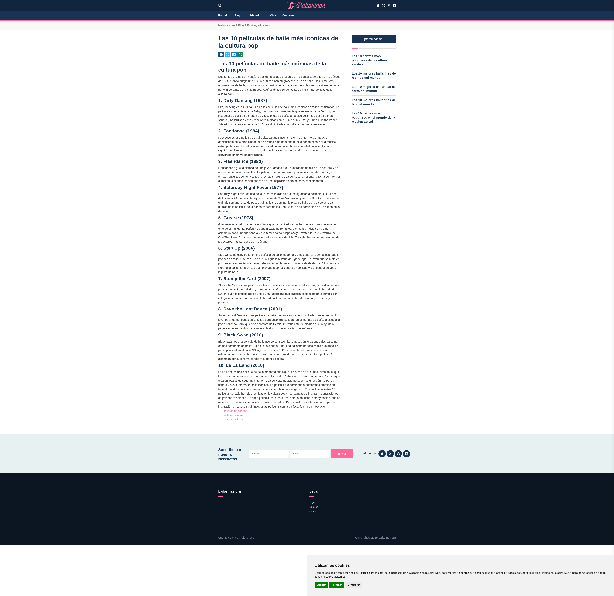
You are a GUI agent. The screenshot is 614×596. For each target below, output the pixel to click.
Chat (273, 15)
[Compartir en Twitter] (227, 54)
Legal (312, 502)
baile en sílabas (233, 415)
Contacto (288, 15)
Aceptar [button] (321, 584)
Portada (223, 15)
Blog (237, 15)
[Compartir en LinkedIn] (234, 54)
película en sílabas (235, 410)
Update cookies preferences (236, 537)
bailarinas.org (226, 25)
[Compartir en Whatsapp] (240, 54)
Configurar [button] (354, 584)
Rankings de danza (258, 25)
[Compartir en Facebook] (221, 54)
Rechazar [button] (337, 584)
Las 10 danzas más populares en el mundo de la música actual (373, 117)
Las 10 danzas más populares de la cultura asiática (369, 60)
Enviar (342, 453)
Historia (255, 15)
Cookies (313, 507)
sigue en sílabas (233, 419)
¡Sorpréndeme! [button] (373, 39)
